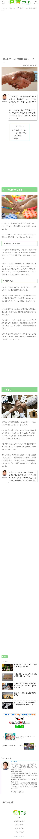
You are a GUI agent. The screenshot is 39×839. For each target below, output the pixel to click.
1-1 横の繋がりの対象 (20, 133)
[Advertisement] (19, 34)
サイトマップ (19, 832)
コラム (5, 656)
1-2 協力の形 (17, 135)
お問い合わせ (19, 824)
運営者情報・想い (19, 821)
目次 (16, 126)
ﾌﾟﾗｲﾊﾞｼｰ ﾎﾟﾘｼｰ (19, 828)
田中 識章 (14, 761)
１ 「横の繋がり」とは (19, 130)
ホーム (19, 817)
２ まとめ (15, 138)
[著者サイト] (12, 792)
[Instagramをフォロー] (20, 792)
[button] (35, 424)
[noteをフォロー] (22, 792)
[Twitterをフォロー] (14, 792)
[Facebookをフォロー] (17, 792)
